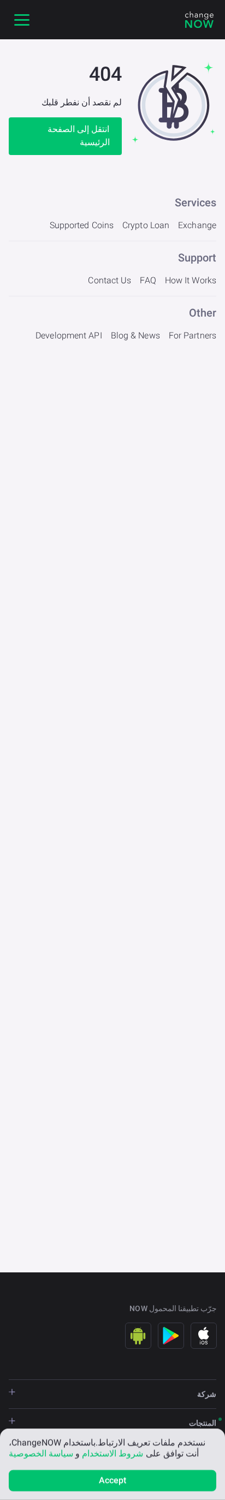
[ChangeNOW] (199, 19)
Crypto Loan (145, 225)
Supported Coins (82, 225)
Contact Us (109, 280)
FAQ (148, 280)
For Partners (192, 335)
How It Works (190, 280)
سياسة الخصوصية (41, 1453)
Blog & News (135, 335)
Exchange (197, 225)
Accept (113, 1480)
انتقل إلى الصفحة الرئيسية (78, 135)
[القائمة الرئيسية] (22, 20)
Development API (68, 335)
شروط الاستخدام (112, 1453)
